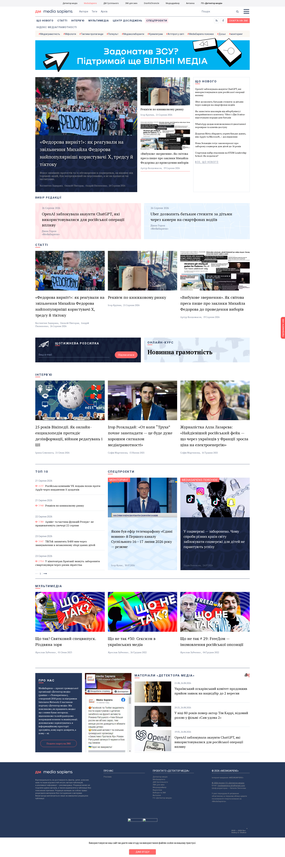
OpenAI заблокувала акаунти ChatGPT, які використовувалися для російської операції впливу (220, 92)
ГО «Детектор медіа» (211, 3)
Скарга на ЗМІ (238, 20)
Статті (62, 20)
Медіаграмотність (50, 34)
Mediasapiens (159, 779)
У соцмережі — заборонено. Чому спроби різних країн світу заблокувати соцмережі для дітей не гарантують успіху (214, 539)
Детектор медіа (70, 3)
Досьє (222, 34)
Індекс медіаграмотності (56, 27)
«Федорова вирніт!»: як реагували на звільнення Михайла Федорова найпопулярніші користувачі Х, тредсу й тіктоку (86, 153)
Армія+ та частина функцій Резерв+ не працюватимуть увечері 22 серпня (64, 523)
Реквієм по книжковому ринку (162, 109)
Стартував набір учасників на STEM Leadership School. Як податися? (220, 154)
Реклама (107, 777)
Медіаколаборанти (133, 34)
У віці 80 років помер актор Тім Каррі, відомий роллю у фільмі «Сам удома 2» (211, 715)
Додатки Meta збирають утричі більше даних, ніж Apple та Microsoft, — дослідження (220, 135)
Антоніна (190, 3)
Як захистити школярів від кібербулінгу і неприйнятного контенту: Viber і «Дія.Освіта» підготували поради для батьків (220, 114)
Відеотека (157, 790)
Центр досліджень (127, 20)
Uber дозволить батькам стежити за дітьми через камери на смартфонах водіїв (219, 103)
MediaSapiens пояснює (201, 34)
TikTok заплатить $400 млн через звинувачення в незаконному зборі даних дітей (65, 543)
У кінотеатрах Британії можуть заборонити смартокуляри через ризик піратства (67, 563)
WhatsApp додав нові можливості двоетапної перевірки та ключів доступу (220, 125)
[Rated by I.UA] (135, 821)
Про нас (47, 680)
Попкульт (113, 34)
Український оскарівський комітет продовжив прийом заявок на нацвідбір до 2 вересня (210, 690)
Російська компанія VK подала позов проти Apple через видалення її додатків (67, 487)
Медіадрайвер (172, 3)
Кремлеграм (156, 34)
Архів (104, 11)
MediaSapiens (90, 3)
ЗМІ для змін (131, 3)
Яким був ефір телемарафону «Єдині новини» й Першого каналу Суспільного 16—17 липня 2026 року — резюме (142, 539)
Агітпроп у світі (176, 34)
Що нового (44, 20)
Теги (94, 11)
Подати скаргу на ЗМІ (59, 743)
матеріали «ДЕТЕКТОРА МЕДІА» (165, 675)
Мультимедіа (98, 20)
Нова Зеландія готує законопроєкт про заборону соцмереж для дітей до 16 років (218, 145)
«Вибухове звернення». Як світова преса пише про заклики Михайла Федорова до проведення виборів (165, 158)
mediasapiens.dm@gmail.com (231, 785)
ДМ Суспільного (111, 3)
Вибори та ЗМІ (159, 793)
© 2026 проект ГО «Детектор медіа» (228, 783)
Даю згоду (142, 852)
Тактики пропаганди (92, 34)
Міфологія (70, 34)
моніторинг (237, 34)
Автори (83, 11)
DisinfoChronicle (151, 3)
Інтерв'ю (77, 20)
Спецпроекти (156, 20)
